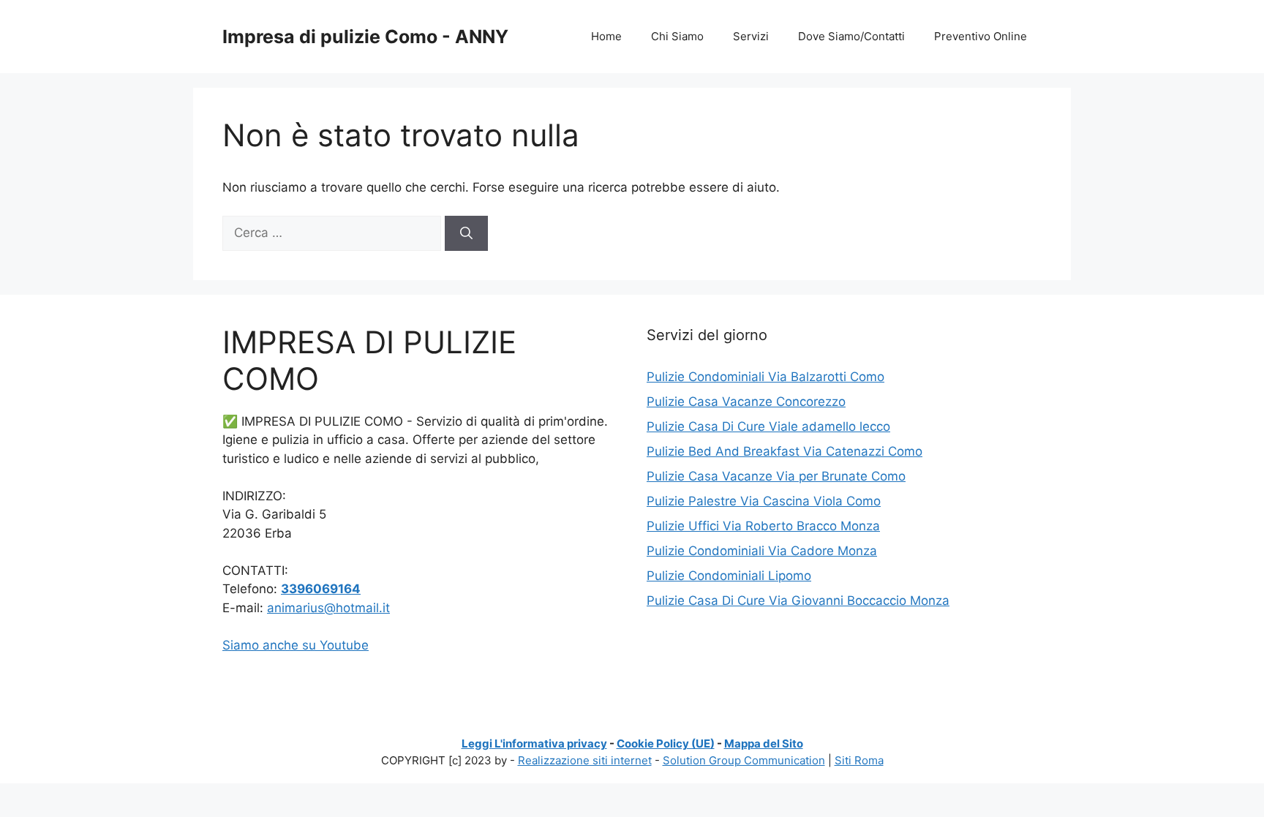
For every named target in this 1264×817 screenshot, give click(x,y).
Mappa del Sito (763, 743)
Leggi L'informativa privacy (534, 743)
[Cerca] (466, 233)
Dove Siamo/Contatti (851, 36)
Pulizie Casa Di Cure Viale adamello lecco (768, 426)
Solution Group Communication (744, 760)
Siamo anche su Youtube (295, 645)
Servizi (751, 36)
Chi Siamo (677, 36)
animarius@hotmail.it (328, 607)
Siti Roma (859, 760)
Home (606, 36)
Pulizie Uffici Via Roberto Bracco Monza (763, 526)
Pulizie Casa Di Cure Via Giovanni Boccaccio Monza (798, 600)
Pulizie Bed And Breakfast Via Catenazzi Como (784, 451)
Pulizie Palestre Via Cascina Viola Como (764, 501)
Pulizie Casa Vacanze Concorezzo (746, 401)
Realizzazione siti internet (585, 760)
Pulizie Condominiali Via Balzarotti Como (765, 376)
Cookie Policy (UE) (666, 743)
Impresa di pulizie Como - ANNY (365, 37)
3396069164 (321, 588)
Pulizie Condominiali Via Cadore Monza (762, 550)
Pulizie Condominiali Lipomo (729, 575)
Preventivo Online (980, 36)
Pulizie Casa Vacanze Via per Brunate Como (776, 476)
